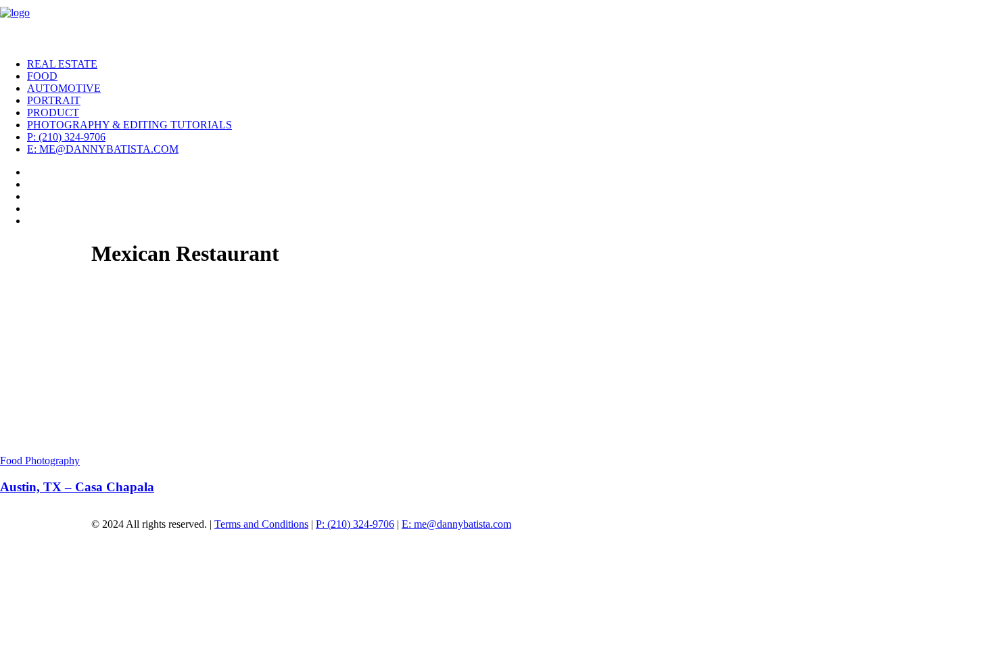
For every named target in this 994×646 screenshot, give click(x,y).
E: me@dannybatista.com (103, 149)
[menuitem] (510, 64)
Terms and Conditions (261, 524)
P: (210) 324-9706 (66, 137)
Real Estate (62, 64)
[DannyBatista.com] (497, 24)
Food (42, 76)
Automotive (64, 88)
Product (53, 112)
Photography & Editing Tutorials (129, 124)
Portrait (53, 100)
